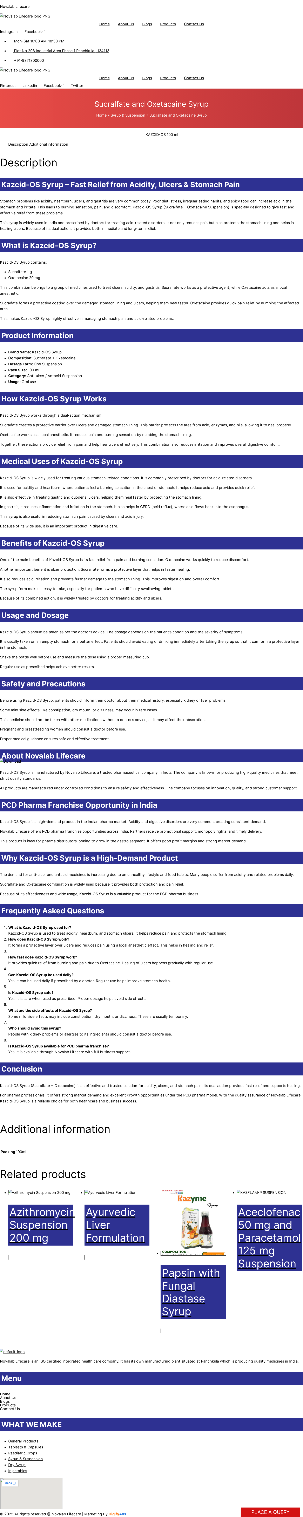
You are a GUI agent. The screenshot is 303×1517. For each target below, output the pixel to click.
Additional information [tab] (48, 144)
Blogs (147, 24)
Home (104, 24)
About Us (126, 24)
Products (168, 24)
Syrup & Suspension (128, 115)
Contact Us (194, 24)
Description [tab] (18, 144)
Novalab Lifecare (14, 6)
